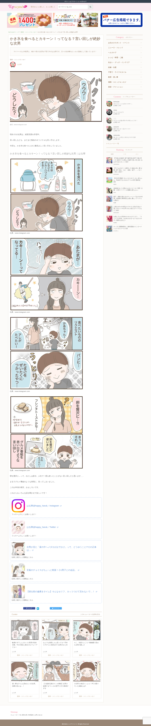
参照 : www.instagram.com (18, 124)
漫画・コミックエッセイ (28, 32)
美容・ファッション (115, 87)
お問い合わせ (38, 715)
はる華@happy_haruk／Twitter (41, 527)
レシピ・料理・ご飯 (115, 57)
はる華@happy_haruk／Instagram (43, 506)
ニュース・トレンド (115, 48)
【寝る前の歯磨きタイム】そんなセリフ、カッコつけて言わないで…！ (61, 591)
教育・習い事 (113, 77)
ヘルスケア (112, 52)
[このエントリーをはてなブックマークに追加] (38, 608)
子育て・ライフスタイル (117, 72)
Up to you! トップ (13, 32)
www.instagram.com (22, 233)
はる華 (19, 64)
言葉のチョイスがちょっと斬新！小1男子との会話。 (52, 570)
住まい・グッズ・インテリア (119, 62)
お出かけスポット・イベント (119, 43)
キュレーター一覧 (113, 143)
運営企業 (24, 715)
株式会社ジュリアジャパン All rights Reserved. (75, 724)
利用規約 (31, 715)
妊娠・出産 (112, 67)
